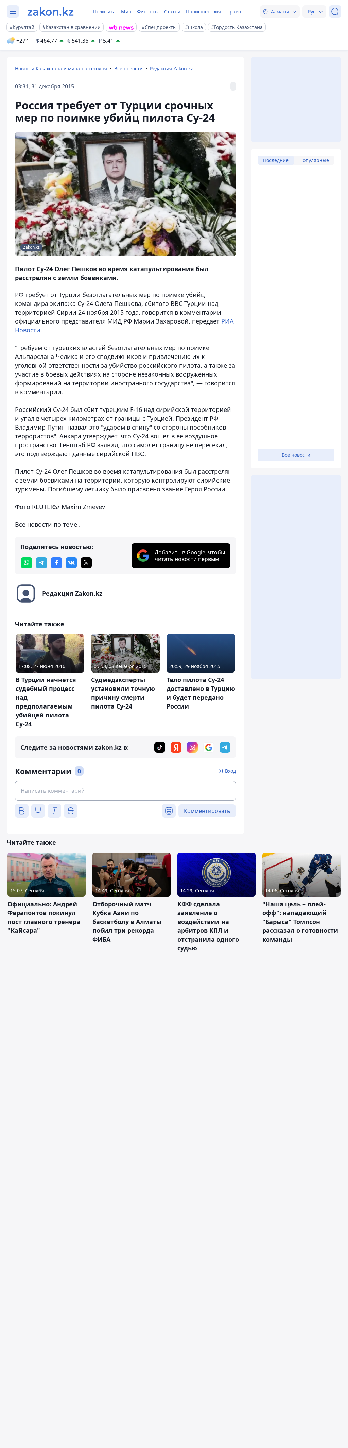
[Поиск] (335, 11)
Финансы (148, 11)
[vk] (71, 563)
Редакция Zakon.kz (171, 68)
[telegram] (41, 563)
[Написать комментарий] (125, 791)
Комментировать (207, 811)
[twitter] (86, 563)
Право (233, 11)
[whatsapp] (26, 563)
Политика (104, 11)
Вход (230, 771)
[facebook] (56, 563)
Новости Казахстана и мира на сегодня (61, 68)
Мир (126, 11)
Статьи (172, 11)
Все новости (128, 68)
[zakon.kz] (50, 11)
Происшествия (203, 11)
